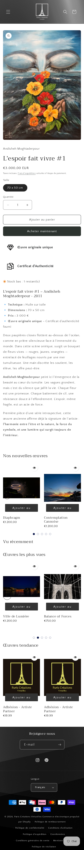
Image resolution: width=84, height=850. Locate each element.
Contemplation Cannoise (56, 519)
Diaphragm (11, 517)
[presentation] (7, 495)
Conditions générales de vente (32, 840)
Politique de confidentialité (29, 828)
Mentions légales (62, 840)
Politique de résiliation (44, 847)
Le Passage (52, 616)
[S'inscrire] (59, 744)
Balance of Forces (16, 616)
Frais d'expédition (27, 173)
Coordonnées (57, 834)
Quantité (8, 196)
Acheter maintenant (42, 231)
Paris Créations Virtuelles (28, 816)
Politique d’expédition (34, 834)
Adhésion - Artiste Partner (17, 709)
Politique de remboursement (50, 822)
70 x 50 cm (15, 187)
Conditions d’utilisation (60, 828)
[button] (8, 11)
